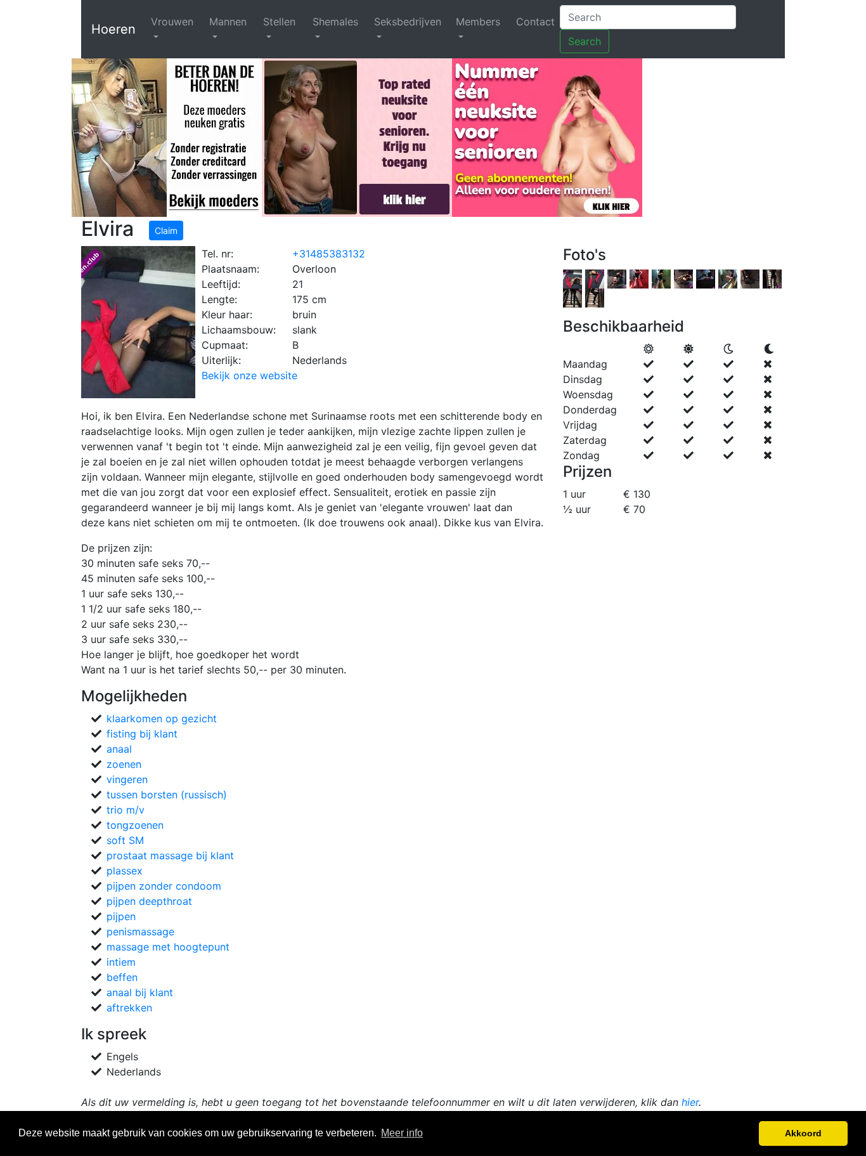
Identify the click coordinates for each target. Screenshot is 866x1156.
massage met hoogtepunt (168, 946)
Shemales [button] (335, 21)
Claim (166, 230)
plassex (125, 870)
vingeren (127, 779)
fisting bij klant (142, 733)
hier (690, 1102)
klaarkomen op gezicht (162, 718)
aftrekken (129, 1007)
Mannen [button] (228, 21)
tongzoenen (135, 825)
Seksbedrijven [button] (407, 21)
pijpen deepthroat (149, 901)
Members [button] (478, 21)
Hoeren (113, 29)
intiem (121, 962)
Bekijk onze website (249, 375)
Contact (535, 21)
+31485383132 (328, 253)
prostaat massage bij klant (170, 855)
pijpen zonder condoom (164, 886)
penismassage (140, 931)
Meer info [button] (402, 1132)
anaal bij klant (140, 992)
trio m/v (126, 809)
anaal (119, 749)
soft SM (125, 840)
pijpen (121, 916)
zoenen (124, 764)
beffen (122, 977)
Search (584, 41)
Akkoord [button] (803, 1133)
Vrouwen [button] (172, 21)
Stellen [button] (279, 21)
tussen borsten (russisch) (167, 794)
